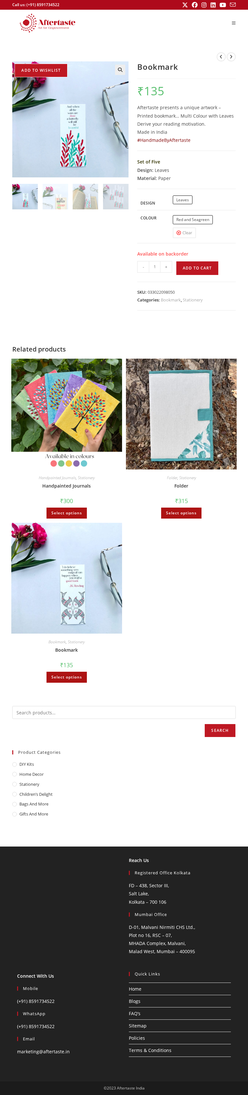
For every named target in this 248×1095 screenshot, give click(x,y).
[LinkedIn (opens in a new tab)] (213, 5)
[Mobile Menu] (234, 23)
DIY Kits (26, 764)
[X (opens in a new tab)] (185, 5)
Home (135, 989)
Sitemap (138, 1026)
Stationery (193, 300)
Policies (137, 1038)
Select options (66, 513)
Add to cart (197, 268)
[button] (120, 70)
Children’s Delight (36, 794)
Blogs (134, 1001)
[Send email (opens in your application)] (232, 5)
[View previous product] (221, 56)
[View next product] (231, 56)
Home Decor (31, 774)
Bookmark (171, 300)
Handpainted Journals (57, 477)
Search (220, 730)
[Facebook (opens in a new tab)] (195, 5)
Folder (172, 477)
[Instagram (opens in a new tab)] (204, 5)
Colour (148, 218)
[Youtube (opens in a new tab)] (223, 5)
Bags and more (33, 804)
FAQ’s (134, 1013)
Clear (187, 233)
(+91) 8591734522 (36, 1001)
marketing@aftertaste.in (43, 1051)
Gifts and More (33, 814)
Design (147, 203)
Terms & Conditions (150, 1050)
